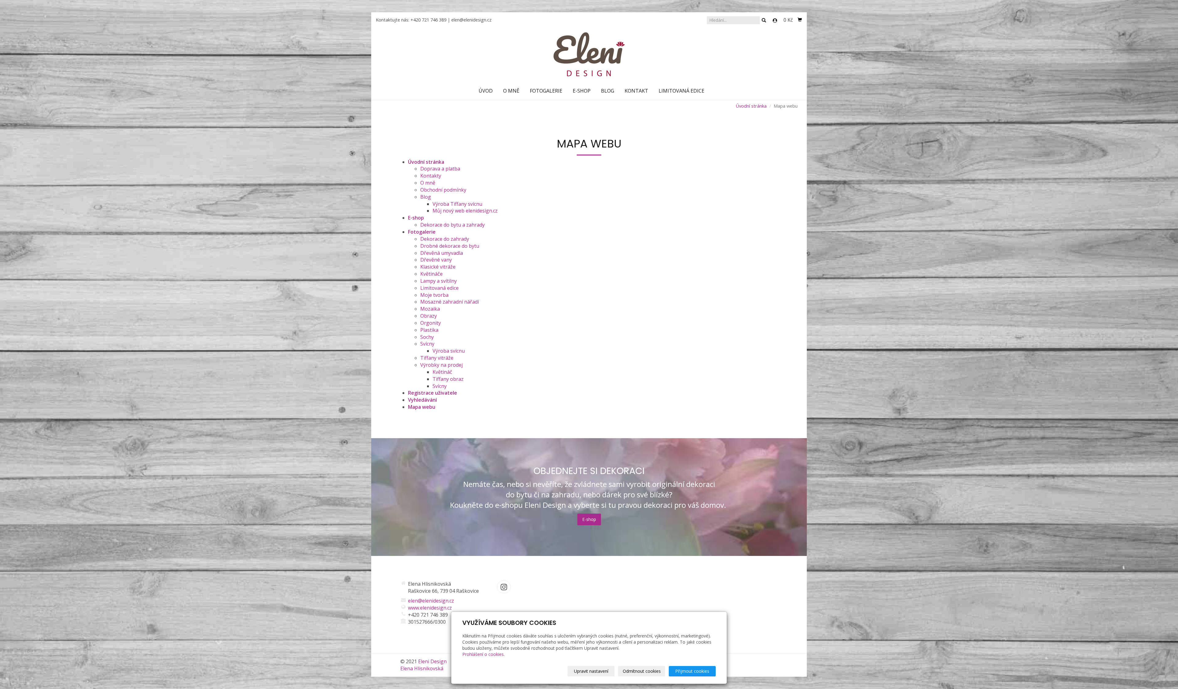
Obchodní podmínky (443, 189)
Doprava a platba (440, 168)
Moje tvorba (434, 295)
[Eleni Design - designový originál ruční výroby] (589, 54)
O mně (511, 90)
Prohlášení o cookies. (483, 654)
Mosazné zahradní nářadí (449, 301)
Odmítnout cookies (642, 671)
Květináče (431, 273)
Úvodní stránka (751, 106)
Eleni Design (432, 661)
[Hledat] (763, 20)
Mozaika (430, 308)
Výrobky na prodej (441, 365)
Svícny (427, 343)
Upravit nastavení (591, 671)
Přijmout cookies (692, 671)
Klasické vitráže (438, 266)
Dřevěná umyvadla (441, 253)
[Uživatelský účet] (774, 20)
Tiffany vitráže (436, 357)
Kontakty (430, 175)
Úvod (486, 90)
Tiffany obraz (448, 379)
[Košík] (799, 20)
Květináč (442, 372)
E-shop (582, 90)
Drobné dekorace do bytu (449, 246)
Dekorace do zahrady (444, 238)
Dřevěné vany (436, 259)
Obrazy (428, 315)
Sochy (427, 337)
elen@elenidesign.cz (471, 20)
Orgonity (430, 323)
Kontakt (636, 90)
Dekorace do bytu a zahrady (452, 224)
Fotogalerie (546, 90)
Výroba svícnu (449, 350)
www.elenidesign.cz (430, 607)
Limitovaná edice (681, 90)
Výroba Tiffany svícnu (457, 204)
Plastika (429, 330)
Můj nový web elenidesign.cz (465, 210)
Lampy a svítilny (438, 281)
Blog (607, 90)
